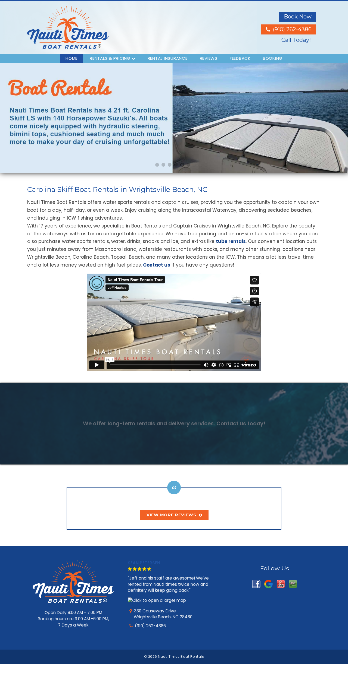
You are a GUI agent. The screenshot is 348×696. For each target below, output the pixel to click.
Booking (272, 58)
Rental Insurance (168, 58)
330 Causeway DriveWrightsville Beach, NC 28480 (162, 614)
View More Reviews (171, 514)
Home (71, 58)
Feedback (240, 58)
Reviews (208, 58)
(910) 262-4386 (150, 626)
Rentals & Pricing (110, 58)
